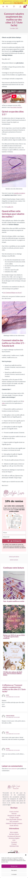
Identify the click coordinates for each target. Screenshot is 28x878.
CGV (14, 840)
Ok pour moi (14, 866)
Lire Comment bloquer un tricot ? (12, 292)
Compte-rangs (14, 817)
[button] (26, 855)
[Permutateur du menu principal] (3, 6)
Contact (14, 844)
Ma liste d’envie (14, 834)
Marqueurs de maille (14, 815)
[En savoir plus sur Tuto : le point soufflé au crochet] (14, 585)
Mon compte (14, 832)
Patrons (14, 813)
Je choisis (14, 874)
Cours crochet (14, 811)
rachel (8, 748)
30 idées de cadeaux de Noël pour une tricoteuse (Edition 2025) (12, 673)
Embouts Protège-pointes (14, 823)
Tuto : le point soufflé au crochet (13, 601)
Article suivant (14, 559)
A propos (14, 842)
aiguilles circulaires (19, 193)
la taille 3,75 (10, 207)
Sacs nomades (14, 821)
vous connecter (12, 768)
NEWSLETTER (14, 846)
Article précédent (14, 556)
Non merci (14, 870)
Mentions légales (14, 838)
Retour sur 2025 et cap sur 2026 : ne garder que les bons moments (14, 636)
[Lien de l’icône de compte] (20, 6)
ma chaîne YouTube (16, 107)
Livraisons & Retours (14, 836)
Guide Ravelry (14, 825)
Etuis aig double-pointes (14, 819)
